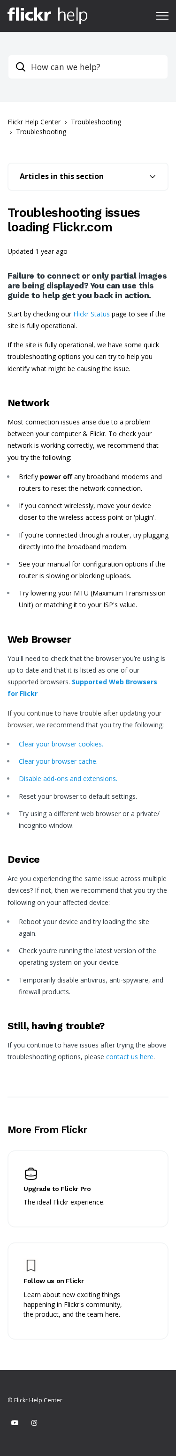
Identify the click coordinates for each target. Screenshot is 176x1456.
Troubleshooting (96, 121)
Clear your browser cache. (58, 761)
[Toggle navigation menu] (162, 16)
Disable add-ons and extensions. (68, 778)
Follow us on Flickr (53, 1280)
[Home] (47, 15)
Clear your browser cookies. (61, 743)
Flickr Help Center (34, 121)
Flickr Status (91, 313)
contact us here (129, 1056)
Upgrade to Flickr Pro (57, 1188)
